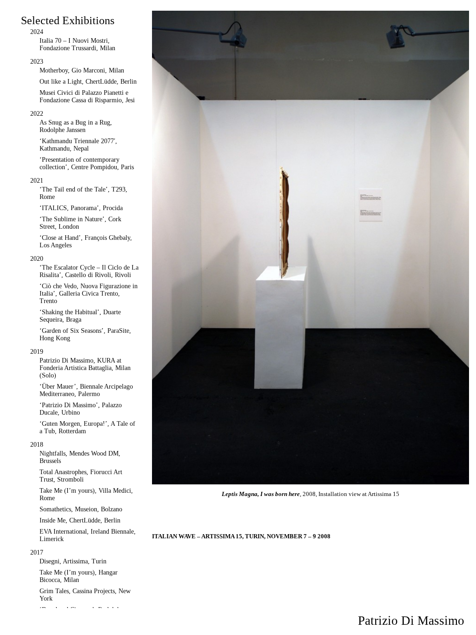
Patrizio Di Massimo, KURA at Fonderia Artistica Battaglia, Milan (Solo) (85, 368)
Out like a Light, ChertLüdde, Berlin (88, 81)
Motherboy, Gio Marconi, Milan (82, 70)
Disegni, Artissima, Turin (73, 561)
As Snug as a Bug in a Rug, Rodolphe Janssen (76, 126)
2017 (36, 552)
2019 (36, 351)
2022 (36, 113)
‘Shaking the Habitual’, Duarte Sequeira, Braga (80, 316)
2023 (36, 61)
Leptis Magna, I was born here (261, 493)
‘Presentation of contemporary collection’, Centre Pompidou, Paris (87, 163)
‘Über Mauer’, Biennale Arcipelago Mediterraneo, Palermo (86, 390)
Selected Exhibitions (67, 20)
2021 (36, 180)
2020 (36, 258)
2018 (36, 444)
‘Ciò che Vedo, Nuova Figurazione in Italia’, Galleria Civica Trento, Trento (89, 293)
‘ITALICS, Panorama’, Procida (81, 208)
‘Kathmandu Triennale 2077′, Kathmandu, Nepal (78, 145)
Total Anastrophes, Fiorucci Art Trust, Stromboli (81, 476)
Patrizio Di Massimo (411, 621)
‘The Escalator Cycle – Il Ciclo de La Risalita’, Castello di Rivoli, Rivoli (89, 271)
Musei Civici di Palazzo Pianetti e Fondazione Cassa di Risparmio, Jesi (87, 96)
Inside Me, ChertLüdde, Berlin (80, 520)
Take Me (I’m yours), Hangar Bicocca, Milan (79, 576)
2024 (36, 31)
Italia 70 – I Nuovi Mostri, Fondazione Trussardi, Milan (77, 44)
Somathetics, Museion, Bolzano (81, 509)
